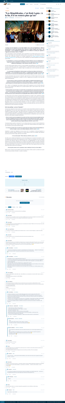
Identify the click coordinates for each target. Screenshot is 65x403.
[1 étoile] (21, 182)
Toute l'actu (22, 4)
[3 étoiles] (25, 182)
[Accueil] (7, 4)
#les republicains (8, 172)
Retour (8, 8)
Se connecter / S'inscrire (25, 202)
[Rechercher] (57, 4)
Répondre (13, 212)
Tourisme (31, 4)
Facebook (12, 176)
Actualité (27, 4)
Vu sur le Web (36, 4)
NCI (37, 63)
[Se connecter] (60, 4)
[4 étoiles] (26, 182)
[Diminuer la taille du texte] (36, 45)
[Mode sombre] (59, 4)
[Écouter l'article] (7, 45)
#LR (12, 172)
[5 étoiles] (28, 182)
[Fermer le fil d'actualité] (64, 402)
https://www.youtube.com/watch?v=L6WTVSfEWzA (14, 276)
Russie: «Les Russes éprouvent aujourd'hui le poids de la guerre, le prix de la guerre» (27, 401)
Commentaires (43, 4)
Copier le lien (19, 176)
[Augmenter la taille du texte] (43, 45)
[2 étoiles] (23, 182)
